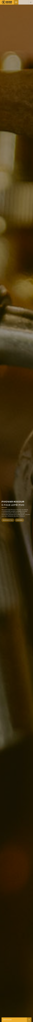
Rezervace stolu (8, 520)
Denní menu (19, 520)
